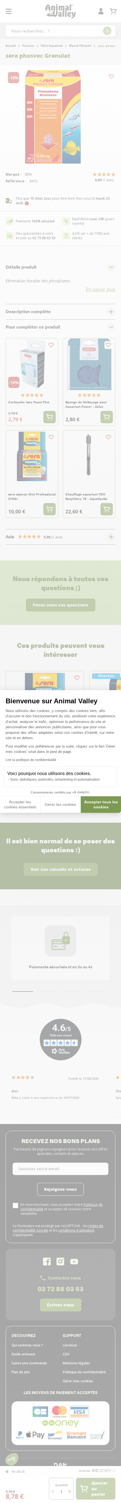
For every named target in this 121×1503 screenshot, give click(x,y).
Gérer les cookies (60, 804)
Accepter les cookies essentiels (20, 804)
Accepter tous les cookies (101, 804)
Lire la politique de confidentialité (31, 760)
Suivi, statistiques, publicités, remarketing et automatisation (55, 779)
